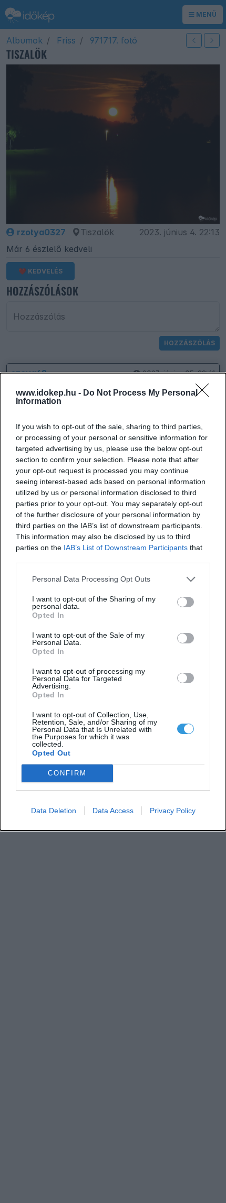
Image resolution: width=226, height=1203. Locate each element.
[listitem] (113, 579)
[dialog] (113, 601)
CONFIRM (67, 773)
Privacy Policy (173, 810)
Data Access (113, 810)
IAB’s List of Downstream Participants (126, 547)
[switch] (185, 602)
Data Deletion (53, 810)
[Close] (205, 393)
